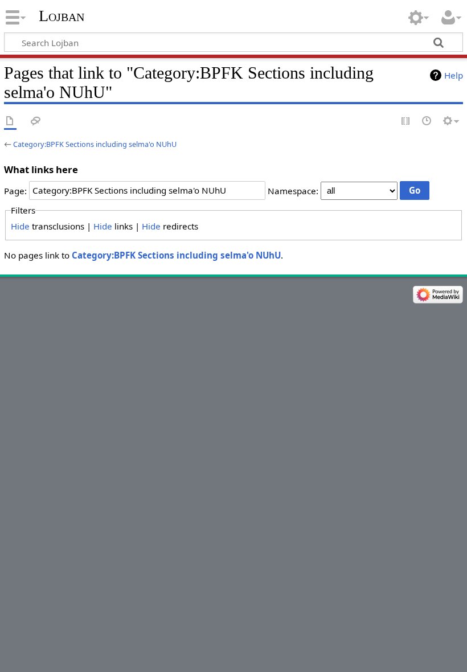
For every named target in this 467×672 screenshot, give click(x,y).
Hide (20, 226)
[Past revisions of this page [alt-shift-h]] (427, 121)
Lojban (61, 15)
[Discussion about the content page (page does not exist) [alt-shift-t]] (36, 121)
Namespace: (293, 190)
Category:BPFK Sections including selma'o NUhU (95, 144)
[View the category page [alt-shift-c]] (10, 121)
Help (453, 75)
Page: (15, 190)
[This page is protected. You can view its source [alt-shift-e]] (406, 121)
